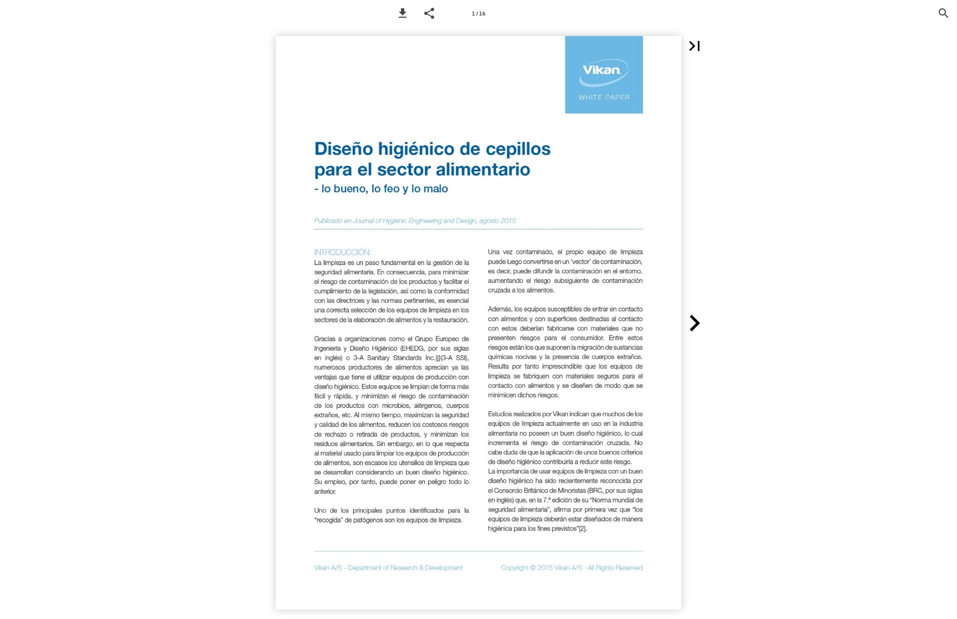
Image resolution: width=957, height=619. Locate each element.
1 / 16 (479, 14)
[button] (402, 13)
